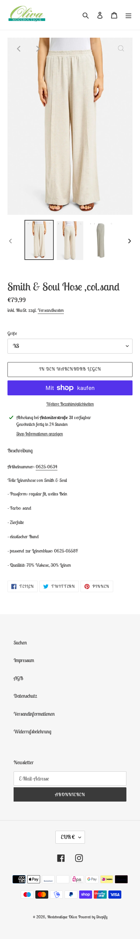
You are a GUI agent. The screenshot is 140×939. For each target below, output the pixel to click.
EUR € (68, 836)
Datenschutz (25, 696)
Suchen (20, 642)
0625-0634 (46, 467)
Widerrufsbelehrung (32, 731)
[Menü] (128, 15)
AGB (18, 678)
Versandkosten (51, 310)
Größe (12, 333)
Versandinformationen (34, 714)
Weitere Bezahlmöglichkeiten (70, 404)
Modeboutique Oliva (62, 916)
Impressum (24, 660)
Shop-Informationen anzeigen (39, 434)
